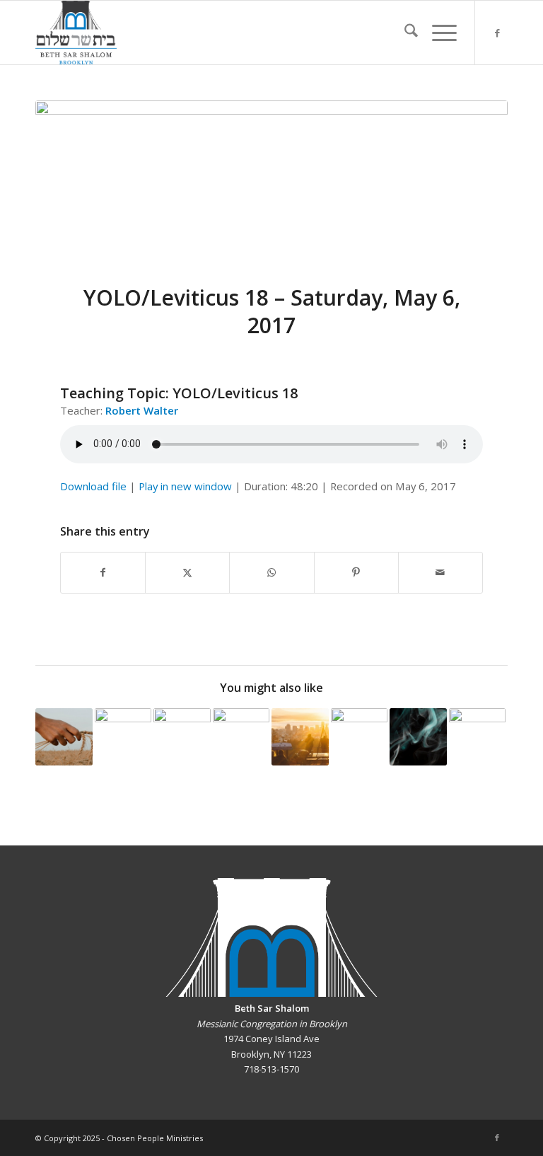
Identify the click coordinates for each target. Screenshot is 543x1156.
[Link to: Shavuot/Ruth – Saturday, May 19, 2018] (64, 736)
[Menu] (437, 32)
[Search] (404, 32)
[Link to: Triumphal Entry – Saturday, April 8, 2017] (477, 736)
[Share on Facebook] (103, 572)
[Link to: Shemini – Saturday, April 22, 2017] (418, 736)
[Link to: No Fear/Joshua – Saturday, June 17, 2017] (182, 736)
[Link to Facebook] (497, 32)
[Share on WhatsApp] (271, 572)
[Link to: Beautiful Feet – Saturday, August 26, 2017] (123, 736)
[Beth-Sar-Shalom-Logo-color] (76, 32)
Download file (93, 486)
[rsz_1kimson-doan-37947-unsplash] (271, 183)
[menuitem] (404, 32)
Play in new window (185, 486)
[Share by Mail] (440, 572)
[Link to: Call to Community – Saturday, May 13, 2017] (300, 736)
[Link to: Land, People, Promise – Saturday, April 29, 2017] (359, 736)
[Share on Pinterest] (356, 572)
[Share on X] (187, 572)
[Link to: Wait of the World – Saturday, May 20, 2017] (241, 736)
